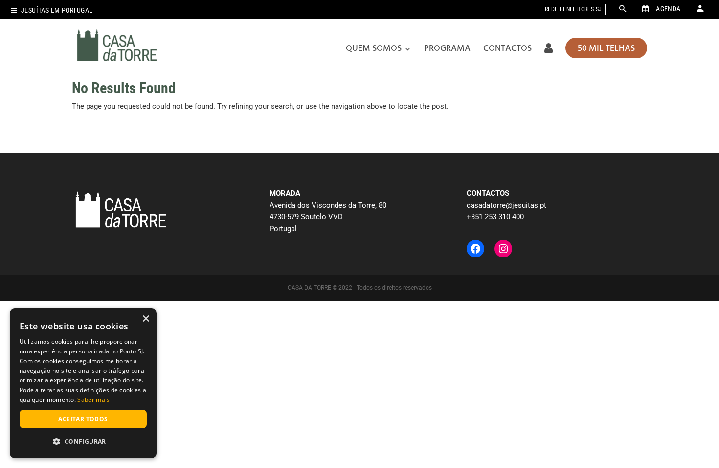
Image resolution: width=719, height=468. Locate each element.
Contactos (507, 49)
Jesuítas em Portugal (56, 10)
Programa (447, 49)
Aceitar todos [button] (83, 419)
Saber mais (93, 400)
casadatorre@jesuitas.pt (506, 205)
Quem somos (374, 49)
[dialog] (83, 383)
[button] (83, 441)
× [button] (145, 319)
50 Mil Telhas (606, 49)
